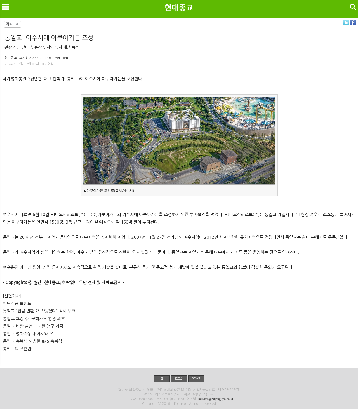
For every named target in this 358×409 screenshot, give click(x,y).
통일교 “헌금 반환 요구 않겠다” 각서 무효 (39, 311)
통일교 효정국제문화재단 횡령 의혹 (34, 318)
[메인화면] (179, 7)
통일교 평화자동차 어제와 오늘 (30, 334)
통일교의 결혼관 (17, 349)
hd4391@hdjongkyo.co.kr (215, 399)
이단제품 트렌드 (17, 303)
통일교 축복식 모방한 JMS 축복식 (32, 341)
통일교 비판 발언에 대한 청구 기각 (33, 326)
